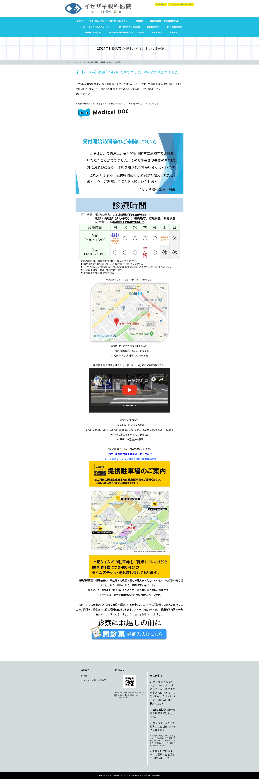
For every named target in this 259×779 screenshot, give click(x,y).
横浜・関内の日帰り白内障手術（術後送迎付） (109, 21)
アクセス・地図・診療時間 (182, 4)
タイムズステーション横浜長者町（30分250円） (130, 459)
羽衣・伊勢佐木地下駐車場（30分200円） (131, 454)
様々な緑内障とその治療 (129, 27)
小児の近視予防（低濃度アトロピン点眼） (127, 32)
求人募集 (173, 32)
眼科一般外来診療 (174, 27)
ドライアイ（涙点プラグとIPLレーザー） (94, 27)
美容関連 (140, 21)
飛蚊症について (153, 27)
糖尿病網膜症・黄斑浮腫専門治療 (164, 21)
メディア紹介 (157, 32)
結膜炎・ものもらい (93, 32)
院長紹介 (162, 4)
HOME (80, 21)
